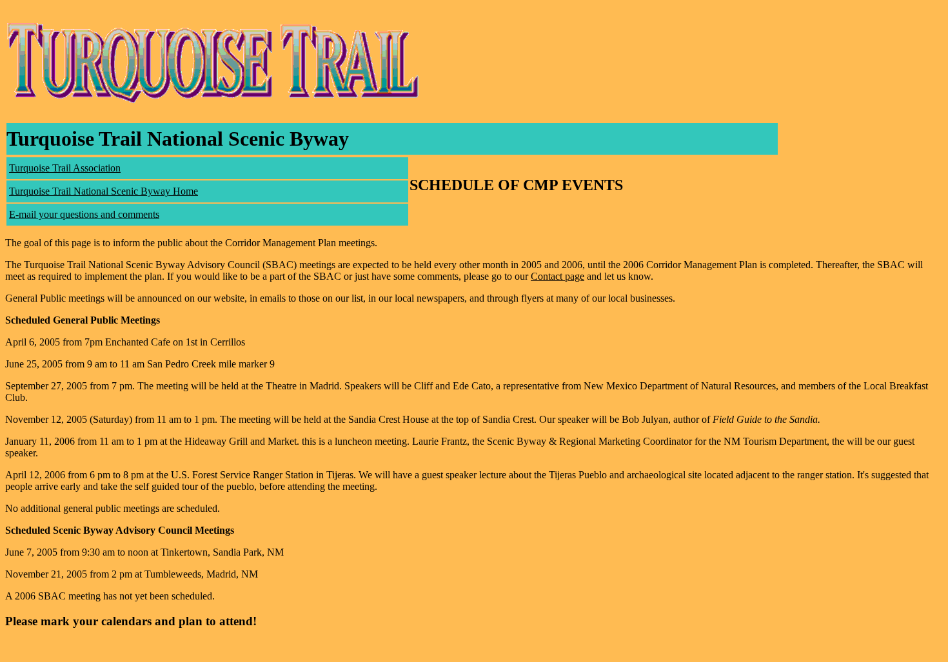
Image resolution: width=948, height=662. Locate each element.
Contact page (557, 276)
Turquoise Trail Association (65, 167)
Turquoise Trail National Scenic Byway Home (103, 191)
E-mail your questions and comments (84, 214)
